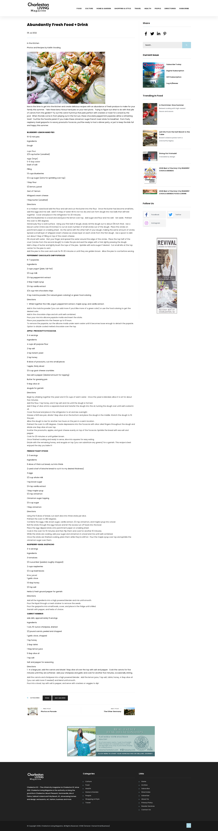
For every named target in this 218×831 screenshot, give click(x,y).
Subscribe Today (173, 64)
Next (193, 276)
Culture (89, 8)
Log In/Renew (172, 83)
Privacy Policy (147, 802)
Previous (137, 276)
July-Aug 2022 (60, 698)
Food (79, 8)
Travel (137, 8)
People (158, 8)
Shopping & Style (122, 8)
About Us (145, 798)
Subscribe (184, 8)
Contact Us (146, 809)
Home (143, 780)
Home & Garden (104, 8)
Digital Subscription (175, 71)
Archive (144, 784)
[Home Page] (38, 4)
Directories (170, 8)
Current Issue (151, 55)
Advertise (145, 794)
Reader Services (148, 805)
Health (147, 8)
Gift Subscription (173, 77)
